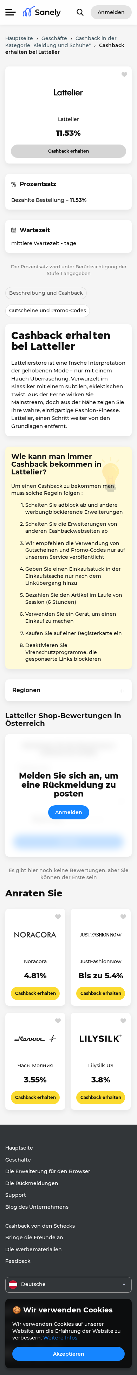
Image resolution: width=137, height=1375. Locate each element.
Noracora (35, 961)
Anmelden (68, 812)
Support (15, 1195)
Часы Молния (35, 1065)
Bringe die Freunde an (34, 1237)
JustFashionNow (101, 961)
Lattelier (68, 119)
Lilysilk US (100, 1065)
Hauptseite (19, 1148)
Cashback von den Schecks (40, 1226)
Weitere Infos (60, 1338)
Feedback (18, 1261)
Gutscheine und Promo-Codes (47, 310)
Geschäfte (18, 1160)
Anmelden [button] (111, 12)
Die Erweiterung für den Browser (47, 1171)
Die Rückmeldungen (31, 1183)
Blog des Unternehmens (36, 1207)
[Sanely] (42, 12)
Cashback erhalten (63, 149)
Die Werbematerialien (33, 1249)
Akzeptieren (68, 1354)
